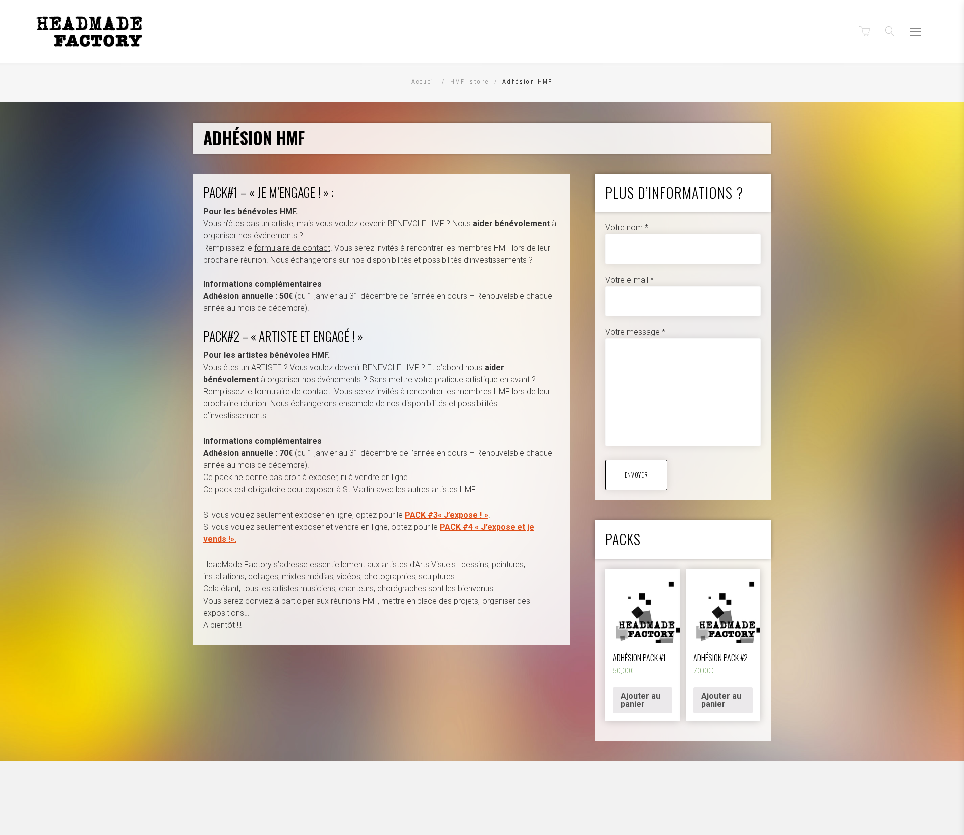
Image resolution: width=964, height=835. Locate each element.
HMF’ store (469, 81)
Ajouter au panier (640, 700)
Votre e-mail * (629, 280)
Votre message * (635, 332)
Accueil (424, 81)
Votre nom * (626, 227)
